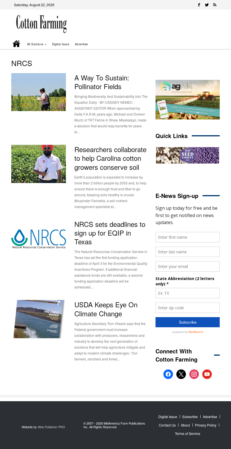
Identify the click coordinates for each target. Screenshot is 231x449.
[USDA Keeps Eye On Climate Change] (38, 319)
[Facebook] (199, 5)
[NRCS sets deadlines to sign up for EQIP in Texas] (38, 239)
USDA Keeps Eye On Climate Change (105, 308)
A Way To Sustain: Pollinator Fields (101, 82)
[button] (207, 44)
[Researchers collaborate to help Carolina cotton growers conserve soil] (38, 164)
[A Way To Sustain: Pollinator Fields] (38, 92)
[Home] (17, 44)
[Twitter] (207, 5)
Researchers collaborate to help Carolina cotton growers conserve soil (110, 158)
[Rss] (215, 5)
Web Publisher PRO (51, 427)
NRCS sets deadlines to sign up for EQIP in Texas (109, 232)
